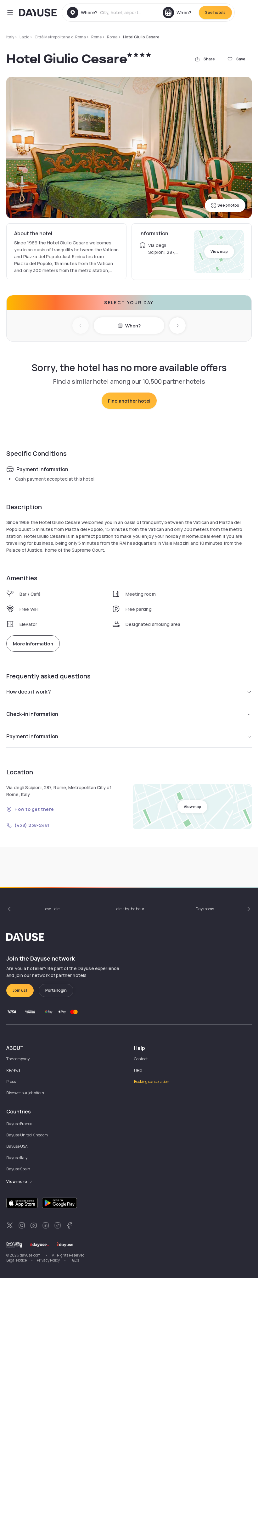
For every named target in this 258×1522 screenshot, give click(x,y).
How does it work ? (28, 691)
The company (18, 1059)
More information (33, 643)
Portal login (56, 990)
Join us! (20, 990)
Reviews (13, 1070)
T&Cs (74, 1260)
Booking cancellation (151, 1081)
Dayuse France (19, 1123)
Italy (10, 37)
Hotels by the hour (129, 909)
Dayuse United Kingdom (27, 1135)
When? (133, 325)
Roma (112, 37)
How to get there (34, 809)
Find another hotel (129, 401)
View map (219, 251)
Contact (141, 1059)
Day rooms (205, 909)
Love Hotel (51, 909)
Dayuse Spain (18, 1169)
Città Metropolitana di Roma (60, 37)
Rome (96, 37)
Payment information (32, 736)
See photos (228, 205)
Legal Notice (16, 1260)
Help (138, 1070)
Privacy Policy (48, 1260)
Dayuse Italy (16, 1157)
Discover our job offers (25, 1093)
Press (11, 1081)
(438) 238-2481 (32, 825)
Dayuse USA (17, 1146)
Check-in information (32, 714)
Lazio (24, 37)
